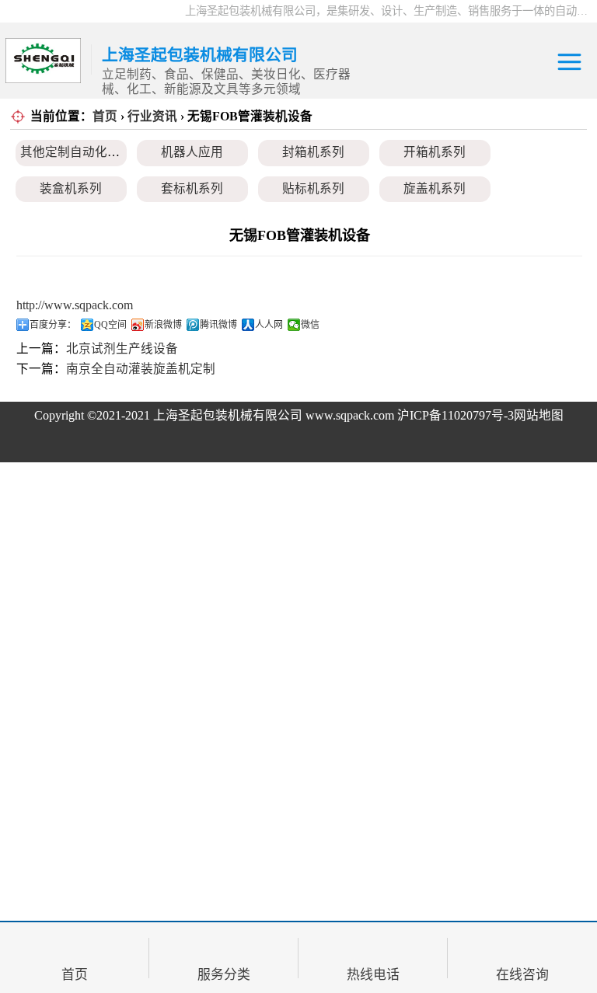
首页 (105, 116)
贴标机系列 (313, 188)
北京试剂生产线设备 (122, 348)
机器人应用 (192, 152)
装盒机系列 (71, 188)
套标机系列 (192, 188)
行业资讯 (152, 116)
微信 (310, 324)
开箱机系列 (434, 152)
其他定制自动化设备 (76, 152)
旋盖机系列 (434, 188)
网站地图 (539, 415)
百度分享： (53, 324)
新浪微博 (163, 324)
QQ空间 (110, 324)
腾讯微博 (218, 324)
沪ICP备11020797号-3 (455, 415)
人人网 (269, 324)
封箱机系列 (313, 152)
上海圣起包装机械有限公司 (227, 415)
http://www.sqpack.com (74, 305)
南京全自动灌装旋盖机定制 (140, 368)
